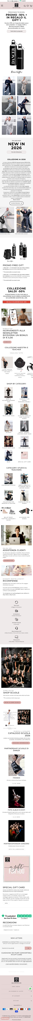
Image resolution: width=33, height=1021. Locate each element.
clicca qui (11, 585)
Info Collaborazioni (16, 849)
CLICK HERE (16, 783)
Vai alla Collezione (16, 152)
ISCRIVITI (7, 342)
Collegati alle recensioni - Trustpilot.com (11, 930)
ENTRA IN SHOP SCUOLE (12, 702)
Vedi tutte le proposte (16, 31)
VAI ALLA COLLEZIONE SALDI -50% (16, 302)
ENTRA (6, 903)
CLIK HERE (16, 817)
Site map (16, 1000)
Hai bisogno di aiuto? (16, 991)
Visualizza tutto (16, 353)
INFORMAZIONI (8, 560)
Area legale (16, 986)
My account (16, 996)
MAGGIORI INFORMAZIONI (21, 743)
